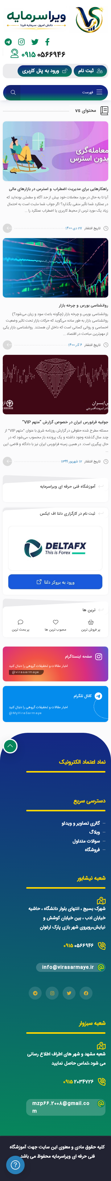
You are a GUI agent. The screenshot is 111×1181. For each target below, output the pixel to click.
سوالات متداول (86, 841)
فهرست (88, 93)
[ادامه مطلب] (7, 228)
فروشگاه (92, 850)
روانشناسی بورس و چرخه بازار (83, 305)
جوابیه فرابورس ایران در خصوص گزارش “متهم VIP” (65, 422)
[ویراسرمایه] (55, 20)
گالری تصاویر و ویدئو (81, 823)
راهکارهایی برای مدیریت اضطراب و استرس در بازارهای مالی (58, 189)
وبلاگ (94, 832)
